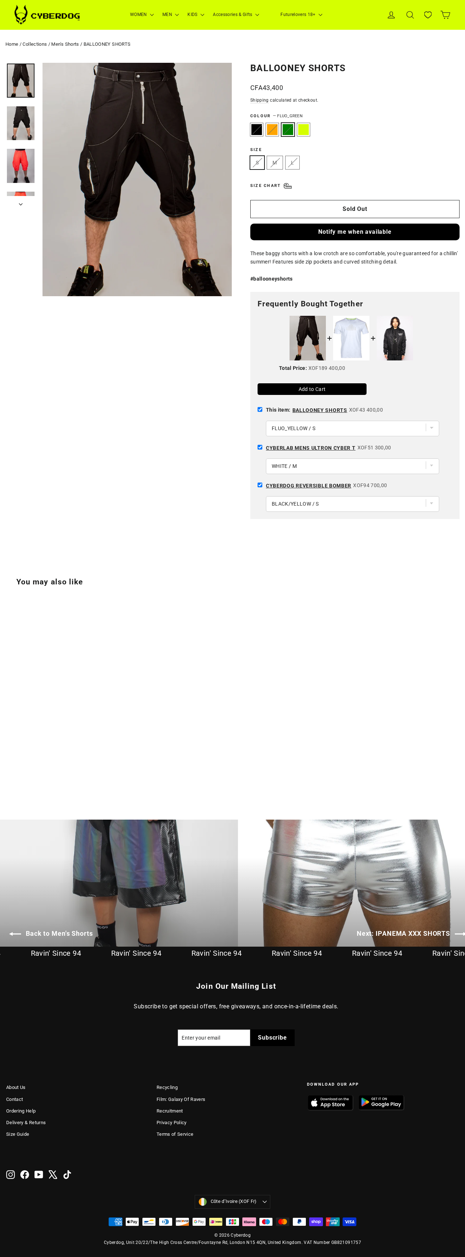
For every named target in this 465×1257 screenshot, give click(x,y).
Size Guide (17, 1134)
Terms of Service (175, 1134)
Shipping (259, 100)
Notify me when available (354, 231)
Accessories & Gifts (233, 14)
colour (276, 116)
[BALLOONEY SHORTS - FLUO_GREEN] (29, 770)
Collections (35, 44)
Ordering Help (21, 1111)
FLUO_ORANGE (272, 129)
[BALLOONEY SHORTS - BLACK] (11, 770)
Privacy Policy (172, 1122)
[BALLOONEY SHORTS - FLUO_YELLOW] (38, 770)
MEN (167, 14)
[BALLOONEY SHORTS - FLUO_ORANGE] (20, 770)
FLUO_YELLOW (303, 129)
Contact (14, 1099)
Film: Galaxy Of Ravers (181, 1099)
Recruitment (170, 1111)
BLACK (256, 129)
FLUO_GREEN (288, 129)
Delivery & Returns (26, 1122)
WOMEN (139, 14)
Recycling (167, 1087)
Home (11, 44)
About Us (16, 1087)
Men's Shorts (65, 44)
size (256, 149)
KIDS (193, 14)
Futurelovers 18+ (298, 14)
